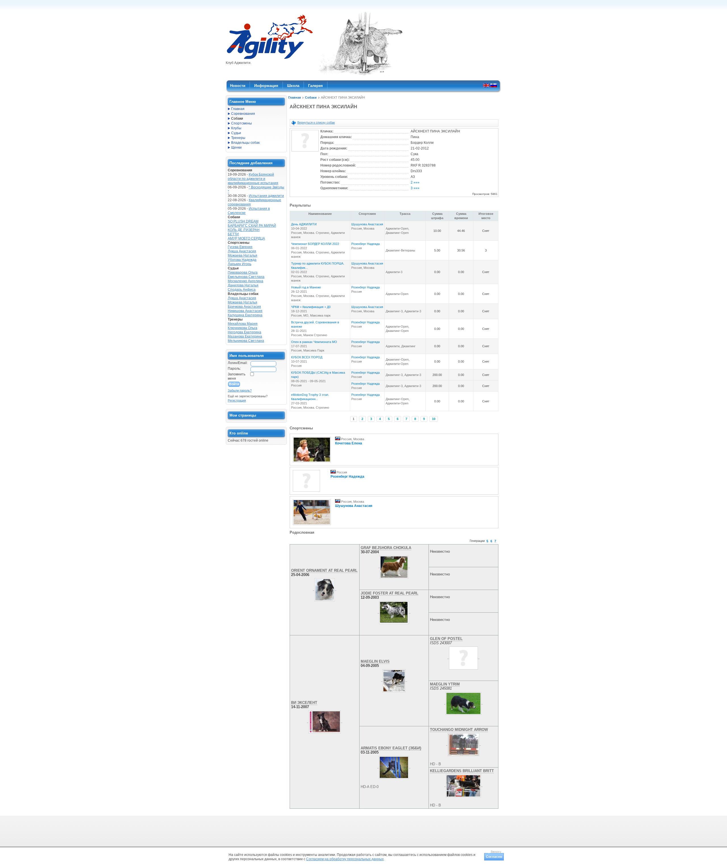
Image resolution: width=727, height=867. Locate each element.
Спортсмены (241, 123)
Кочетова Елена (348, 443)
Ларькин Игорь (239, 264)
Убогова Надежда (242, 260)
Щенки (236, 147)
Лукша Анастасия (242, 251)
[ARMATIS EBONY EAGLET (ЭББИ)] (393, 766)
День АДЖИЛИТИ (304, 224)
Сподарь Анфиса (242, 290)
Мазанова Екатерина (245, 336)
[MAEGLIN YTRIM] (463, 702)
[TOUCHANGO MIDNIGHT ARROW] (463, 743)
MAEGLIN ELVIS (375, 661)
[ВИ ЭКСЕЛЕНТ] (324, 720)
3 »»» (415, 188)
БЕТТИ (233, 234)
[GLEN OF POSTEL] (463, 656)
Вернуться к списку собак (316, 122)
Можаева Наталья (242, 255)
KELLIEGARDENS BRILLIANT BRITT (462, 771)
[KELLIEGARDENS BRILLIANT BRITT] (463, 784)
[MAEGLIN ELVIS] (394, 679)
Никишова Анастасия (245, 311)
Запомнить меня (236, 376)
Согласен (494, 857)
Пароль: (234, 369)
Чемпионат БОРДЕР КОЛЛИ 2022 (315, 244)
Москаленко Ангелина (245, 281)
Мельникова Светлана (246, 341)
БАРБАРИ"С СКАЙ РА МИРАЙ (252, 226)
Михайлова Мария (243, 324)
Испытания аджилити (266, 196)
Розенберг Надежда (365, 244)
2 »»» (415, 182)
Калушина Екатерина (245, 315)
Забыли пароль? (240, 390)
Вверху (496, 851)
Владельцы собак (245, 143)
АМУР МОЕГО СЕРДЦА (246, 238)
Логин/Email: (238, 363)
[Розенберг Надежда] (306, 492)
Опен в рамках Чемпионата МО (314, 342)
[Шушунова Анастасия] (311, 525)
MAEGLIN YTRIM (445, 684)
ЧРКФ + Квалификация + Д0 (311, 307)
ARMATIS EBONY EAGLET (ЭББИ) (391, 748)
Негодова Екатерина (244, 332)
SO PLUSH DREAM (243, 221)
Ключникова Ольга (242, 328)
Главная (294, 97)
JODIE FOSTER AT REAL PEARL (389, 593)
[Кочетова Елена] (311, 463)
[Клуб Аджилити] (270, 59)
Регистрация (237, 400)
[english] (486, 85)
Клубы (236, 128)
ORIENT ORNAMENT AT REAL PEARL (324, 570)
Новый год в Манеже (306, 287)
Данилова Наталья (243, 285)
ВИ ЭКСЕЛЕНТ (304, 702)
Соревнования (243, 114)
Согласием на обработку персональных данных (345, 859)
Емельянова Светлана (246, 277)
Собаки (311, 97)
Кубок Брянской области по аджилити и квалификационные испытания (253, 178)
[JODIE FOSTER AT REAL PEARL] (394, 611)
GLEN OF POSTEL (446, 639)
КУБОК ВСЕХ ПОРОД (306, 357)
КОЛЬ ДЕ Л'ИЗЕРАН (244, 230)
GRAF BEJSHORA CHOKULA (386, 548)
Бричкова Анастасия (244, 307)
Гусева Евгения (240, 247)
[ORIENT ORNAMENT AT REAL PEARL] (324, 588)
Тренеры (238, 138)
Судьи (236, 133)
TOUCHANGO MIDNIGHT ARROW (459, 729)
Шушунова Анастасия (367, 224)
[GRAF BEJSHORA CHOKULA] (394, 566)
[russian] (493, 85)
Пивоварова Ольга (243, 273)
